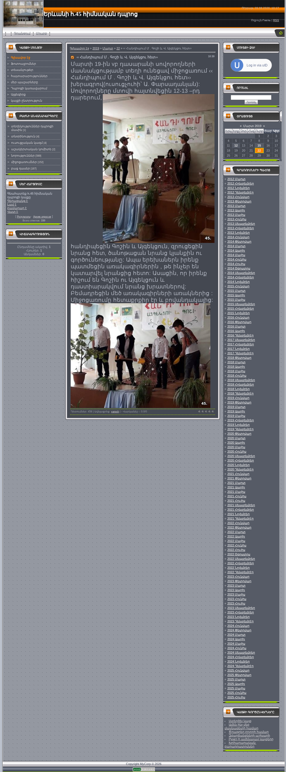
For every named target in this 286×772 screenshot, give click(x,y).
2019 (95, 48)
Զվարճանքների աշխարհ (249, 735)
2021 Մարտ (236, 482)
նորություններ (23, 155)
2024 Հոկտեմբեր (240, 657)
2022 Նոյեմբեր (238, 567)
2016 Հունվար (238, 317)
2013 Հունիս (236, 219)
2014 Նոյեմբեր (238, 281)
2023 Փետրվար (239, 581)
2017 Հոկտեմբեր (240, 344)
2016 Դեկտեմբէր (240, 335)
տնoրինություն (23, 136)
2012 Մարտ (236, 179)
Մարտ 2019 (252, 126)
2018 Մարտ (236, 362)
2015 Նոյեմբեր (238, 313)
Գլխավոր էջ (79, 48)
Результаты (23, 216)
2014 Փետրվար (239, 241)
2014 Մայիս (236, 255)
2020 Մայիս (236, 447)
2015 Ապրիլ (236, 295)
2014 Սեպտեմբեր (241, 272)
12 (236, 145)
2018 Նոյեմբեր (238, 389)
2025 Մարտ (236, 679)
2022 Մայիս (236, 540)
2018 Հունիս (236, 375)
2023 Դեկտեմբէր (240, 621)
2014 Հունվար (238, 237)
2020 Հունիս (236, 451)
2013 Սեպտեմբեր (241, 223)
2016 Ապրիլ (236, 331)
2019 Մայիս (236, 415)
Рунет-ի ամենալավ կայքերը (251, 739)
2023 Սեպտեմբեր (241, 608)
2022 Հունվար (238, 523)
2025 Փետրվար (239, 675)
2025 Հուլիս (236, 697)
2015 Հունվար (238, 286)
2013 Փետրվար (239, 201)
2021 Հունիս (236, 496)
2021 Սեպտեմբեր (241, 505)
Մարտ (108, 48)
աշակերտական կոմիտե (31, 149)
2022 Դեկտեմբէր (240, 572)
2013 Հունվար (238, 197)
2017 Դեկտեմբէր (240, 353)
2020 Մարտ (236, 438)
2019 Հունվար (238, 398)
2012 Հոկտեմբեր (240, 183)
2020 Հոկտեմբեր (240, 460)
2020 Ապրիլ (236, 442)
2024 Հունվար (238, 625)
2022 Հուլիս (236, 549)
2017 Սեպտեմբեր (241, 339)
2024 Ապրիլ (236, 639)
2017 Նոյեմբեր (238, 348)
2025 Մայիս (236, 688)
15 (259, 145)
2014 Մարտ (236, 246)
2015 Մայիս (236, 299)
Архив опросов (42, 216)
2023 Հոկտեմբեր (240, 612)
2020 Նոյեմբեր (238, 465)
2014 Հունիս (236, 259)
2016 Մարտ (236, 326)
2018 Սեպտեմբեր (241, 380)
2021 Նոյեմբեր (238, 514)
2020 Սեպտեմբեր (241, 456)
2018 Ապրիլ (236, 366)
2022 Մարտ (236, 532)
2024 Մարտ (236, 634)
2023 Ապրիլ (236, 590)
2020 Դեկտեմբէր (240, 469)
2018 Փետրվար (239, 357)
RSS (276, 20)
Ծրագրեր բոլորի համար (249, 731)
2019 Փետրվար (239, 402)
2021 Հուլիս (236, 500)
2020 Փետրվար (239, 433)
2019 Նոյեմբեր (238, 424)
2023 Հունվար (238, 576)
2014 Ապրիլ (236, 250)
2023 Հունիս (236, 599)
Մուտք (41, 33)
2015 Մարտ (236, 290)
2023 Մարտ (236, 585)
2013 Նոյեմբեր (238, 232)
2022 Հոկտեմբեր (240, 563)
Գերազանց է (17, 200)
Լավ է (11, 204)
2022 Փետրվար (239, 527)
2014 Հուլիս (236, 264)
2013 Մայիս (236, 214)
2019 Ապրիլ (236, 411)
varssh (115, 411)
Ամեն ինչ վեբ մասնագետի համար (241, 726)
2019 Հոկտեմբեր (240, 420)
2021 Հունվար (238, 473)
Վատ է (12, 211)
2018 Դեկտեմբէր (240, 393)
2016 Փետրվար (239, 322)
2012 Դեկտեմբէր (240, 192)
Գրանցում (22, 33)
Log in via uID (257, 65)
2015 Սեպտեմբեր (241, 304)
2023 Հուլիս (236, 603)
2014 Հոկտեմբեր (240, 277)
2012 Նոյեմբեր (238, 188)
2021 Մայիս (236, 491)
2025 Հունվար (238, 670)
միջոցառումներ (24, 162)
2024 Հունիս (236, 648)
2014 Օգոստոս (238, 268)
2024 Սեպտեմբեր (241, 652)
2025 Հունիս (236, 692)
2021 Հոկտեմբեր (240, 509)
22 (118, 48)
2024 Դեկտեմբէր (240, 666)
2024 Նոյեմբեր (238, 661)
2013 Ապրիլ (236, 210)
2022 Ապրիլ (236, 536)
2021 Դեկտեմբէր (240, 518)
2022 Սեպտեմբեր (241, 558)
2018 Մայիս (236, 371)
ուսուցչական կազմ (27, 142)
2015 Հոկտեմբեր (240, 308)
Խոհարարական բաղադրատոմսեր (240, 744)
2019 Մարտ (236, 406)
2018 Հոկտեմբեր (240, 384)
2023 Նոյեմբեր (238, 616)
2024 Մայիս (236, 643)
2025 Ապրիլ (236, 683)
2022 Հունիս (236, 545)
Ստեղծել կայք (240, 721)
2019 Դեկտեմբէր (240, 429)
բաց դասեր (20, 168)
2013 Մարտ (236, 205)
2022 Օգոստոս (238, 554)
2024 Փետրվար (239, 630)
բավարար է (17, 208)
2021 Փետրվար (239, 478)
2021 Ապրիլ (236, 487)
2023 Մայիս (236, 594)
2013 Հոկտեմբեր (240, 228)
